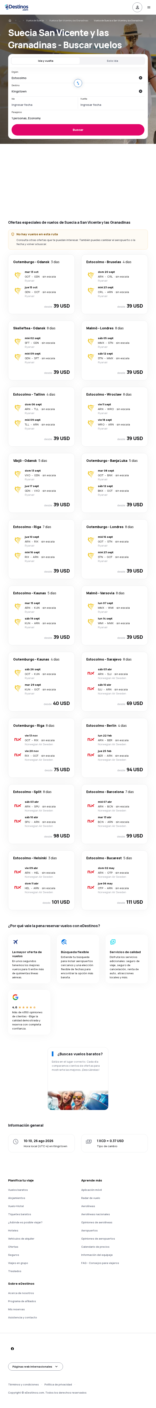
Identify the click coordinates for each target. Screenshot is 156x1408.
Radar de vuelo (90, 1198)
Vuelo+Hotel (16, 1206)
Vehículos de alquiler (21, 1238)
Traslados (14, 1271)
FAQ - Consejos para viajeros (100, 1263)
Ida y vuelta (45, 61)
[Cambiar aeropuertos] (78, 83)
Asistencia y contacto (22, 1317)
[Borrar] (140, 78)
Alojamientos (16, 1198)
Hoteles (13, 1230)
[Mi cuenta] (137, 7)
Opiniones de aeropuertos (98, 1238)
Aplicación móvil (91, 1190)
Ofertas (13, 1247)
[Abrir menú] (149, 7)
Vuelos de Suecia (35, 20)
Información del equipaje (97, 1255)
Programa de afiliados (22, 1301)
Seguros (13, 1255)
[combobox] (74, 77)
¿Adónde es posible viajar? (25, 1222)
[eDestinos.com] (12, 20)
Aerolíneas (88, 1206)
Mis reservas (16, 1309)
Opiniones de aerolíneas (96, 1222)
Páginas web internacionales (32, 1366)
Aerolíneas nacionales (95, 1214)
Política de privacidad (58, 1384)
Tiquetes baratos (19, 1214)
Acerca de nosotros (21, 1293)
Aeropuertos (89, 1230)
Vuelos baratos (18, 1190)
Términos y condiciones (23, 1384)
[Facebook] (12, 1349)
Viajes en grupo (18, 1263)
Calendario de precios (95, 1247)
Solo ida (112, 61)
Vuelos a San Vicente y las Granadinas (68, 20)
